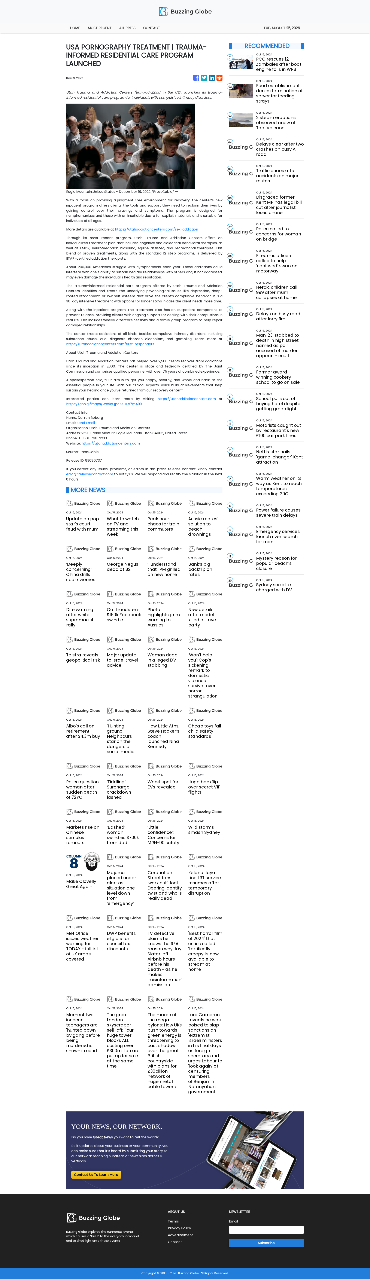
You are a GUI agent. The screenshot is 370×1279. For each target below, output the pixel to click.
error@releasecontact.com (89, 474)
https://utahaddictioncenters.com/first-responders (110, 344)
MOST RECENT (100, 27)
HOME (75, 27)
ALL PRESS (127, 27)
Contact (175, 1241)
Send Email (86, 422)
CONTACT (151, 27)
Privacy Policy (179, 1228)
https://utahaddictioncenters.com (187, 398)
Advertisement (180, 1235)
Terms (173, 1221)
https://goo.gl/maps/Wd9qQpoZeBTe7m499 (104, 404)
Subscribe (266, 1242)
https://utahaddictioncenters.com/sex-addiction (156, 229)
